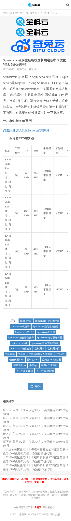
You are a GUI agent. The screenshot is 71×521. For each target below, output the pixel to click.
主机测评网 (54, 348)
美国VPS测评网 (24, 370)
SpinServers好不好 (24, 332)
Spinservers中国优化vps (47, 320)
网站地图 (56, 514)
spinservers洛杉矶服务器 (49, 337)
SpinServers (25, 320)
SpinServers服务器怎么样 (21, 337)
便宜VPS (60, 354)
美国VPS (45, 12)
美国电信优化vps (45, 370)
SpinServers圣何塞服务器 (46, 326)
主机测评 (39, 348)
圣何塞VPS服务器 (51, 359)
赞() (38, 386)
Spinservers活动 (19, 343)
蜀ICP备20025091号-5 (39, 514)
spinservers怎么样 (46, 332)
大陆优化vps (19, 365)
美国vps (33, 365)
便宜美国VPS (16, 359)
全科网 (35, 5)
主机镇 (21, 354)
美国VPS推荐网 (49, 365)
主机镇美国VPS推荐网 (40, 354)
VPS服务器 (31, 12)
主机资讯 (10, 354)
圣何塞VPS (33, 359)
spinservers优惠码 (20, 326)
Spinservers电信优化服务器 (45, 343)
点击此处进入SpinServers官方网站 (26, 130)
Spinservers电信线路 (21, 348)
